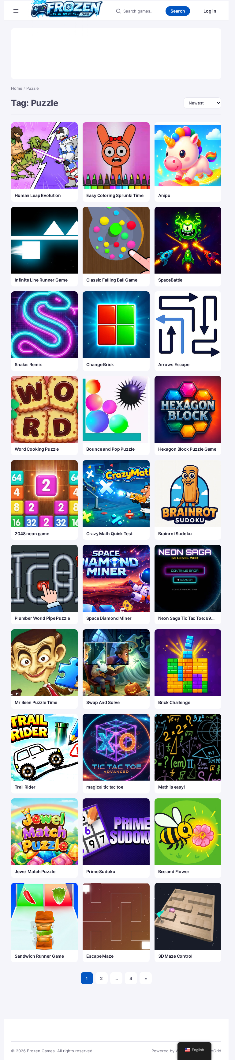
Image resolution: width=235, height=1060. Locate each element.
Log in (209, 10)
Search (177, 10)
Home (16, 88)
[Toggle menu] (16, 11)
